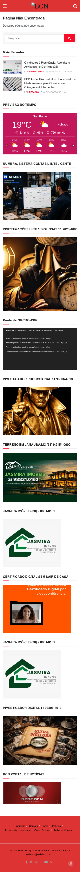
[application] (40, 349)
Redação (34, 92)
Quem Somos (42, 830)
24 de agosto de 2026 (60, 71)
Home (45, 826)
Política (56, 826)
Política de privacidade (17, 830)
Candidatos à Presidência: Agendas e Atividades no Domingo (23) (47, 64)
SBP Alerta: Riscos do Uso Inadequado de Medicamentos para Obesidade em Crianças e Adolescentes (50, 83)
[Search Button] (69, 38)
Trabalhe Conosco (64, 830)
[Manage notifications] (71, 863)
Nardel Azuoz (36, 71)
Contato (33, 826)
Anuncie (20, 826)
